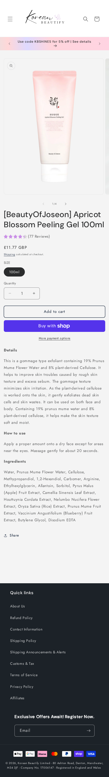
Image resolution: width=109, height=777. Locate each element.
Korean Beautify (28, 763)
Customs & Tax (22, 663)
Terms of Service (24, 674)
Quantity (10, 283)
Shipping (9, 254)
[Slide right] (65, 203)
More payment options (54, 338)
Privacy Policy (21, 686)
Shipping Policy (23, 640)
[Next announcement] (99, 43)
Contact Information (26, 629)
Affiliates (17, 698)
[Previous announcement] (9, 43)
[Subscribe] (88, 731)
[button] (10, 19)
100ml (14, 271)
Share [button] (14, 535)
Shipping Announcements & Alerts (38, 652)
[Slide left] (43, 203)
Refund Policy (21, 617)
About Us (17, 606)
